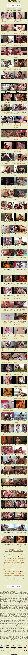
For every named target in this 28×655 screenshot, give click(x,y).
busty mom (14, 569)
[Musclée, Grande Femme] (20, 66)
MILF (4, 33)
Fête (24, 45)
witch (16, 573)
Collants (9, 69)
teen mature (9, 560)
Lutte (17, 57)
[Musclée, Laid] (7, 196)
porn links (19, 652)
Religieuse (5, 270)
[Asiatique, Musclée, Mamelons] (7, 359)
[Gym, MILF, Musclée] (7, 184)
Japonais (17, 374)
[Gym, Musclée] (7, 122)
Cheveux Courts (9, 113)
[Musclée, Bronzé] (20, 519)
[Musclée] (7, 54)
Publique (4, 258)
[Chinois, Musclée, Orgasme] (20, 184)
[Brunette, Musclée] (7, 208)
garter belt (4, 577)
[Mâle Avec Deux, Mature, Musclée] (20, 122)
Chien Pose (24, 386)
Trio (22, 545)
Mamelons (10, 362)
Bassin (21, 258)
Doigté (4, 69)
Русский (20, 647)
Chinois (17, 187)
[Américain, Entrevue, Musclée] (20, 160)
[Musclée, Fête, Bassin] (20, 256)
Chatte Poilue (18, 298)
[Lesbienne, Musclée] (20, 172)
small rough (6, 558)
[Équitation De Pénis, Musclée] (20, 196)
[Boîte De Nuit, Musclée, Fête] (20, 42)
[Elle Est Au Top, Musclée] (7, 485)
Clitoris (17, 284)
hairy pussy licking (8, 573)
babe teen (7, 556)
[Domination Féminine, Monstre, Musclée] (20, 268)
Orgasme (22, 187)
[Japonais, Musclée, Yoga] (20, 371)
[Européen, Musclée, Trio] (20, 543)
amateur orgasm (22, 558)
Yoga (24, 310)
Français (23, 645)
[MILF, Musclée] (7, 30)
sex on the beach (19, 577)
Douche (9, 284)
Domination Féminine (20, 33)
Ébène (17, 113)
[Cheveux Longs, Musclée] (20, 148)
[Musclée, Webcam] (20, 220)
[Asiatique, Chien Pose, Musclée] (20, 383)
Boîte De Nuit (18, 45)
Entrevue (23, 163)
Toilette (10, 258)
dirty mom (21, 560)
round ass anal (16, 571)
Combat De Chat (6, 410)
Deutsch (10, 645)
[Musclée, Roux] (20, 507)
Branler (17, 21)
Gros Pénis (5, 21)
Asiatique (5, 362)
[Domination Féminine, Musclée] (20, 30)
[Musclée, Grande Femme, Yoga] (20, 307)
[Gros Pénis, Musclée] (7, 18)
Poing (4, 398)
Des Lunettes (18, 398)
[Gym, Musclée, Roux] (7, 160)
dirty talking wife (9, 562)
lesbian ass (11, 577)
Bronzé (17, 521)
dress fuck (9, 571)
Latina (4, 45)
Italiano (1, 647)
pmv (22, 571)
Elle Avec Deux (6, 298)
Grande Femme (18, 69)
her (13, 564)
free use (15, 560)
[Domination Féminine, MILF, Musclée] (7, 319)
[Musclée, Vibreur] (7, 172)
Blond (4, 374)
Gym (3, 113)
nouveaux (15, 8)
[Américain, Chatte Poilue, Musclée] (20, 294)
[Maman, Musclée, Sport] (20, 244)
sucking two (7, 569)
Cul (3, 434)
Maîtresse (18, 324)
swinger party (14, 558)
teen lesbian (21, 556)
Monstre (17, 272)
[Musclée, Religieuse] (7, 268)
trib (23, 562)
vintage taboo (22, 575)
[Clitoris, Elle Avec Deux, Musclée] (7, 294)
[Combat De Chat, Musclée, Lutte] (7, 407)
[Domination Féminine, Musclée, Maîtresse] (20, 319)
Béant (17, 422)
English (4, 645)
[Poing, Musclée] (7, 395)
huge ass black (22, 573)
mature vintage (7, 564)
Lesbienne (18, 175)
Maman (24, 398)
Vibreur (4, 175)
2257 (25, 650)
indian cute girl (21, 569)
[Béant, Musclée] (20, 419)
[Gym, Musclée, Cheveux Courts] (7, 110)
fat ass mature (15, 575)
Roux (7, 163)
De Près (10, 310)
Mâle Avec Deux (19, 125)
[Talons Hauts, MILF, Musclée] (7, 232)
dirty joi (18, 564)
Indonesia (13, 647)
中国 (14, 648)
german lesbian (14, 556)
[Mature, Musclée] (20, 136)
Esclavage (9, 374)
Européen (17, 545)
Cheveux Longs (18, 151)
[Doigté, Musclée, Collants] (7, 66)
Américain (18, 163)
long (20, 8)
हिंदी (25, 647)
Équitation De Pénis (20, 199)
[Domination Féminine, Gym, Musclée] (20, 333)
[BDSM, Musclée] (20, 347)
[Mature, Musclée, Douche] (7, 282)
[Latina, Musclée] (7, 42)
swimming (23, 564)
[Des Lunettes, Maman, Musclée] (20, 395)
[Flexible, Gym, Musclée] (7, 244)
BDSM (17, 350)
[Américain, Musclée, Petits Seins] (7, 333)
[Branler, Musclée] (20, 18)
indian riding (7, 575)
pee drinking (17, 562)
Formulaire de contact (11, 652)
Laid (4, 199)
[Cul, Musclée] (7, 431)
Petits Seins (5, 338)
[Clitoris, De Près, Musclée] (7, 307)
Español (16, 645)
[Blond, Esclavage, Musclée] (7, 371)
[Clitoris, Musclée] (20, 282)
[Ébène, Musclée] (20, 110)
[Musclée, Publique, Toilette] (7, 256)
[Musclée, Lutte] (20, 54)
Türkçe (7, 647)
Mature (17, 127)
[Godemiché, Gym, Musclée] (7, 473)
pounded (25, 577)
